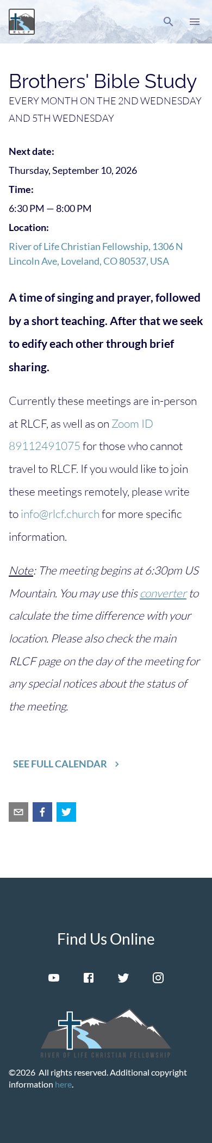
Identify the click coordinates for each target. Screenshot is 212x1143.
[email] (18, 812)
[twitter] (66, 812)
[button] (168, 22)
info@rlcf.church (60, 514)
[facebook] (42, 812)
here (63, 1084)
